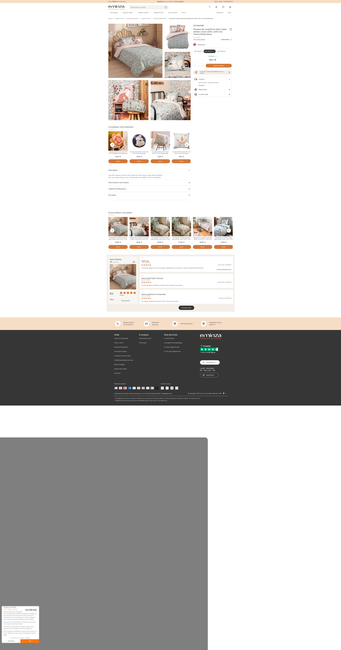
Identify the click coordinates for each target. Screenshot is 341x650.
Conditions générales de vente (123, 360)
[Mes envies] (223, 7)
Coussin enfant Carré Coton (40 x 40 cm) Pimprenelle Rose (160, 153)
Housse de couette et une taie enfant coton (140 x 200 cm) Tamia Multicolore (139, 239)
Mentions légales (119, 364)
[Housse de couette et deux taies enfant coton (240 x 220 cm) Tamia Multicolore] (118, 226)
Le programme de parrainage (173, 343)
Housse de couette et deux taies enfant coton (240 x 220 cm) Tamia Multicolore (118, 239)
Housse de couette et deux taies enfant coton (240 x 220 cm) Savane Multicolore (223, 239)
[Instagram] (176, 388)
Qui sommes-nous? (145, 338)
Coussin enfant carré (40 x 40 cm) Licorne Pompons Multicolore (181, 153)
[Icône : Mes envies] (231, 29)
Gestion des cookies (120, 369)
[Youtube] (171, 388)
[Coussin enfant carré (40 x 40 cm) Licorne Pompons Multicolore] (181, 141)
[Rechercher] (165, 7)
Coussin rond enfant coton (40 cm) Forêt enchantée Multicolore (139, 153)
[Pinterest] (162, 388)
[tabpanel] (155, 12)
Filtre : (112, 299)
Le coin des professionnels (172, 351)
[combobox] (126, 300)
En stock (212, 56)
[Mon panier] (230, 7)
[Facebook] (167, 388)
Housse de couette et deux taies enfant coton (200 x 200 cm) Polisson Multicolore (181, 239)
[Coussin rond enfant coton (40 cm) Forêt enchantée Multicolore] (139, 141)
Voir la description (199, 39)
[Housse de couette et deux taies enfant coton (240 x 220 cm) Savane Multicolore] (223, 226)
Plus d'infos (201, 85)
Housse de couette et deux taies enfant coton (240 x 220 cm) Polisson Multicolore (160, 239)
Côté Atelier (142, 343)
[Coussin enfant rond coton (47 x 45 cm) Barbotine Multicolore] (118, 141)
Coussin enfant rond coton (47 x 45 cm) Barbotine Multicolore (118, 152)
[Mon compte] (216, 7)
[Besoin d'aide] (209, 7)
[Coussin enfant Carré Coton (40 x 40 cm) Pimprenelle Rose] (160, 141)
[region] (170, 18)
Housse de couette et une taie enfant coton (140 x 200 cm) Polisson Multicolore (202, 239)
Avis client (117, 373)
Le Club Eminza (169, 338)
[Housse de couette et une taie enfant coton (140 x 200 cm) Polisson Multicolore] (202, 226)
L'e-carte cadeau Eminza (171, 347)
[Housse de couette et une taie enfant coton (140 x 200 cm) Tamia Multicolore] (139, 226)
